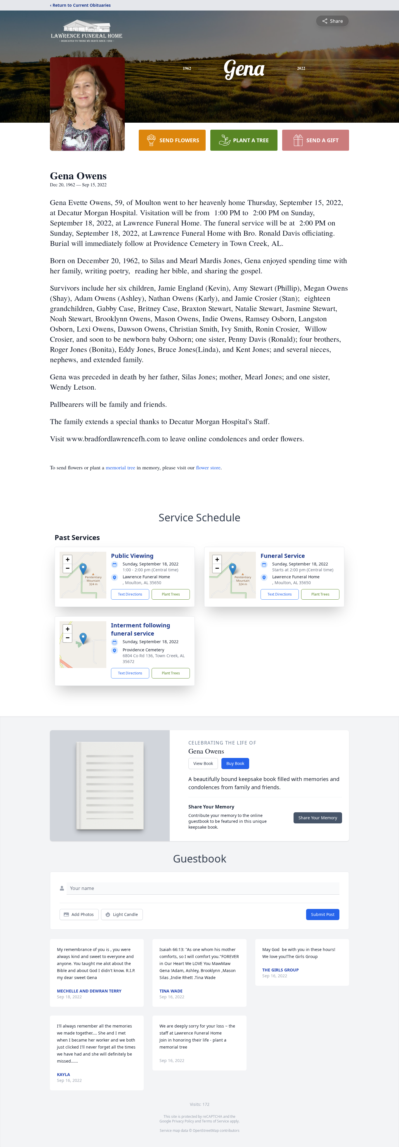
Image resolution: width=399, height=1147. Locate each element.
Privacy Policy (183, 1121)
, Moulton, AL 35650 (142, 582)
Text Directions (130, 594)
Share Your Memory (318, 817)
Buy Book (235, 763)
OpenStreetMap (206, 1130)
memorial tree (120, 467)
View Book (203, 763)
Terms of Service (215, 1121)
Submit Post (322, 914)
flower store (208, 467)
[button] (83, 569)
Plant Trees (171, 594)
